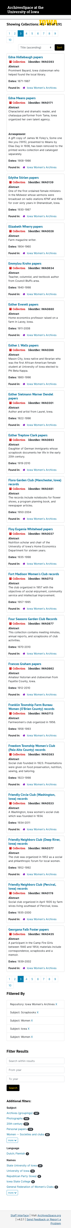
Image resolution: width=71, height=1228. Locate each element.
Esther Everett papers (23, 304)
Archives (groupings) (22, 1113)
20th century (17, 1123)
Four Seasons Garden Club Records (32, 619)
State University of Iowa (24, 1165)
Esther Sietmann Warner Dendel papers (30, 396)
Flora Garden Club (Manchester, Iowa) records (34, 482)
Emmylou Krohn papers (24, 263)
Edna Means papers (22, 98)
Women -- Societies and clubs (28, 1134)
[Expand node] (68, 17)
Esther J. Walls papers (23, 345)
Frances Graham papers (24, 664)
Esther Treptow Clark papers (27, 435)
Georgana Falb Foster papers (28, 929)
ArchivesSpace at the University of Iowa (25, 9)
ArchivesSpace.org (49, 1215)
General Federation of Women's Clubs (32, 1186)
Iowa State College (20, 1181)
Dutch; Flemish (17, 1153)
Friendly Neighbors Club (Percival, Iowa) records (32, 886)
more (11, 1140)
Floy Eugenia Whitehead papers (30, 529)
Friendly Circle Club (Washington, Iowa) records (31, 796)
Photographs (17, 1118)
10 (10, 39)
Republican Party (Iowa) (23, 1176)
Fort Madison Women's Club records (33, 574)
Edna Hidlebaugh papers (25, 57)
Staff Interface (20, 1215)
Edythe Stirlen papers (23, 177)
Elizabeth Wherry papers (25, 226)
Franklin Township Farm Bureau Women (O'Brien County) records (31, 707)
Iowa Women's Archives (41, 87)
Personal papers (19, 1129)
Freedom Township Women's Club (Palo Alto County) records (31, 748)
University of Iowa (20, 1170)
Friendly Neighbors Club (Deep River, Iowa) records (34, 841)
